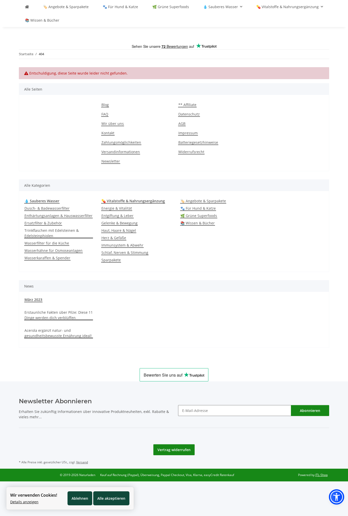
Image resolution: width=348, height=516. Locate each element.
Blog (105, 104)
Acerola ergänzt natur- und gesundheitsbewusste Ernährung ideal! (58, 333)
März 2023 (33, 299)
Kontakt (107, 133)
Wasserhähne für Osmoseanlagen (53, 250)
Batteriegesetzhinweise (198, 142)
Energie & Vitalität (116, 208)
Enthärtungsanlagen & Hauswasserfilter (58, 215)
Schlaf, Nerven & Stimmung (124, 252)
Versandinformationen (120, 151)
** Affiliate (187, 104)
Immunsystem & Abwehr (122, 245)
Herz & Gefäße (113, 237)
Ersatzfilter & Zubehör (43, 223)
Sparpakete (111, 259)
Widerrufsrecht (191, 151)
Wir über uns (112, 123)
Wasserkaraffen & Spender (47, 257)
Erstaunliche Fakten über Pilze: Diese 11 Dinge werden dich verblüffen (58, 315)
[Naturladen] (27, 6)
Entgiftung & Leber (117, 215)
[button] (336, 497)
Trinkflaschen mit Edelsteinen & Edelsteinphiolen (51, 233)
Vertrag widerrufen (174, 449)
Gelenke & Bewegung (119, 223)
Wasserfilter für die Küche (46, 243)
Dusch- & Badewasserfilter (47, 208)
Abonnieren (310, 410)
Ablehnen (80, 498)
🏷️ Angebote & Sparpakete (203, 200)
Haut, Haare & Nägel (118, 230)
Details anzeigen (24, 501)
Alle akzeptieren (111, 498)
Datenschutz (189, 114)
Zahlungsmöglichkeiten (121, 142)
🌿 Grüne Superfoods (198, 215)
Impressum (188, 133)
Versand (82, 462)
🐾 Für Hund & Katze (198, 208)
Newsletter (110, 161)
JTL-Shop (321, 475)
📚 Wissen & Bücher (197, 223)
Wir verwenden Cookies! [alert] (33, 495)
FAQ (104, 114)
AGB (181, 123)
